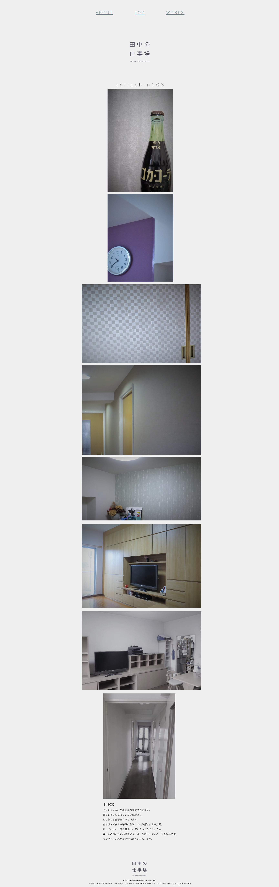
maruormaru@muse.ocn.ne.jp (142, 880)
